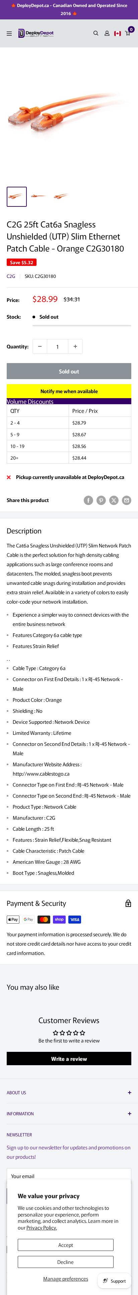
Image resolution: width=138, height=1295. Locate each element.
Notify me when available (69, 390)
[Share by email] (126, 500)
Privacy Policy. (41, 1227)
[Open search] (95, 33)
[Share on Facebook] (88, 500)
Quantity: (17, 346)
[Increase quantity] (75, 346)
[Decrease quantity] (40, 346)
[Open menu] (9, 33)
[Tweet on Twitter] (114, 500)
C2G (11, 276)
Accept (65, 1244)
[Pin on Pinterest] (101, 500)
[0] (128, 33)
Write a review (69, 1059)
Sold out (69, 371)
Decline (65, 1261)
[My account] (107, 33)
